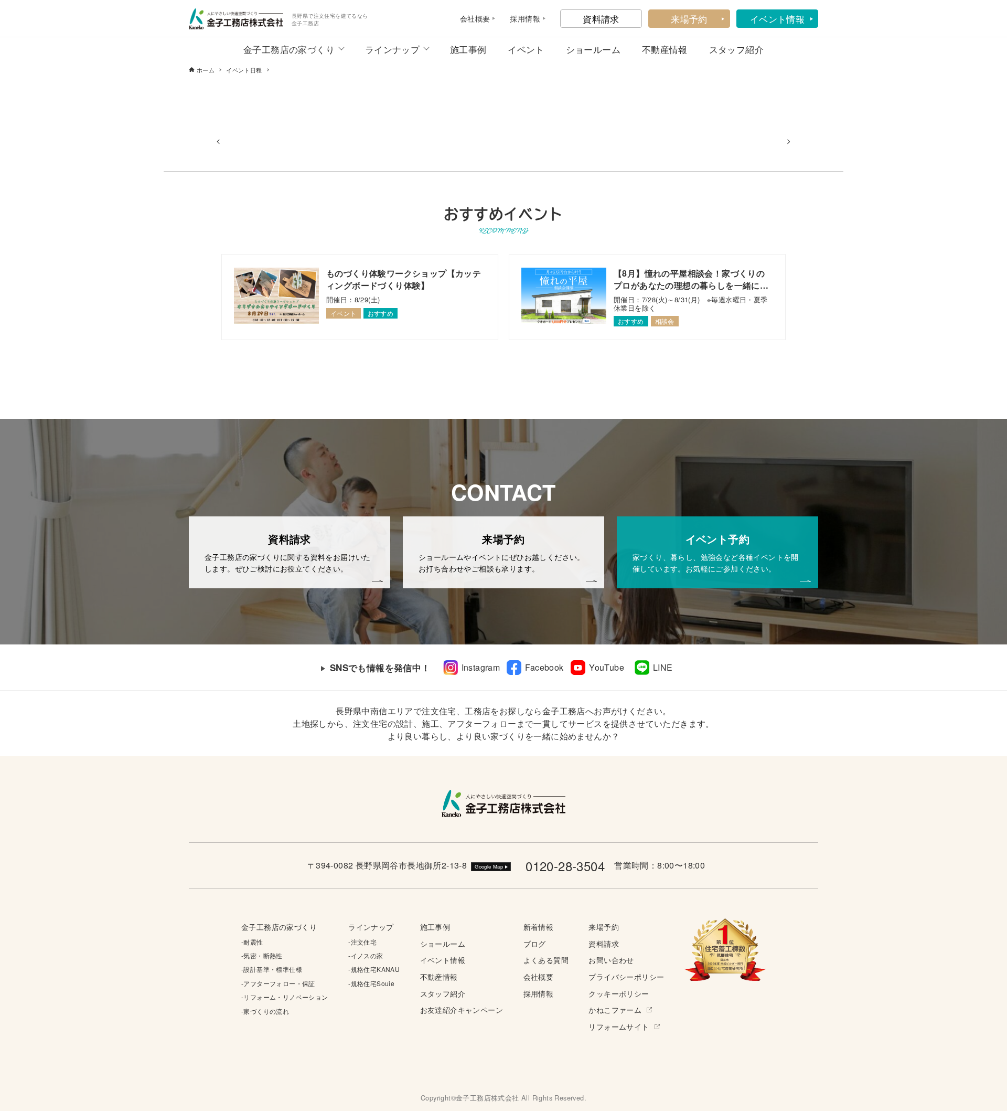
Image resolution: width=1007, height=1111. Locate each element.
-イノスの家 (365, 955)
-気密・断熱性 (262, 955)
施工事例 (468, 49)
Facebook (544, 667)
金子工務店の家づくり (289, 49)
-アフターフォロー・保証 (278, 983)
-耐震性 (252, 941)
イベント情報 (777, 18)
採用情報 (538, 993)
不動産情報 (665, 49)
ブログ (534, 943)
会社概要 (538, 976)
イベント (526, 49)
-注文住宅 (362, 941)
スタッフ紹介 (736, 49)
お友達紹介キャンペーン (461, 1009)
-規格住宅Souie (371, 983)
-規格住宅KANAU (374, 969)
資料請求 (601, 18)
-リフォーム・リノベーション (284, 996)
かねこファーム (614, 1009)
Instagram (481, 667)
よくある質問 (546, 959)
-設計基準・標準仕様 (271, 969)
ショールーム (593, 49)
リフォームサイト (618, 1026)
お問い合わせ (611, 959)
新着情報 (538, 926)
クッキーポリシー (618, 993)
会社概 (471, 18)
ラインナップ (392, 49)
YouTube (606, 667)
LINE (663, 667)
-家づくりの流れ (265, 1011)
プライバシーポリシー (626, 976)
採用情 (521, 18)
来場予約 (689, 18)
